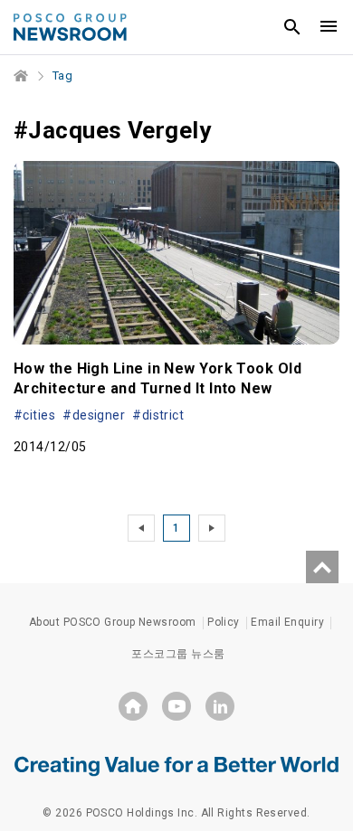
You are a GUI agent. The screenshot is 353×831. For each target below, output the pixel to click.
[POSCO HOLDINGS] (133, 706)
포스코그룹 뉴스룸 (177, 653)
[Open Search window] (292, 27)
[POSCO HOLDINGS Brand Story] (176, 765)
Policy (223, 622)
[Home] (22, 76)
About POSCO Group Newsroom (112, 622)
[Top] (322, 567)
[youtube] (176, 706)
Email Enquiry (287, 622)
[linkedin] (219, 706)
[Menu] (328, 27)
